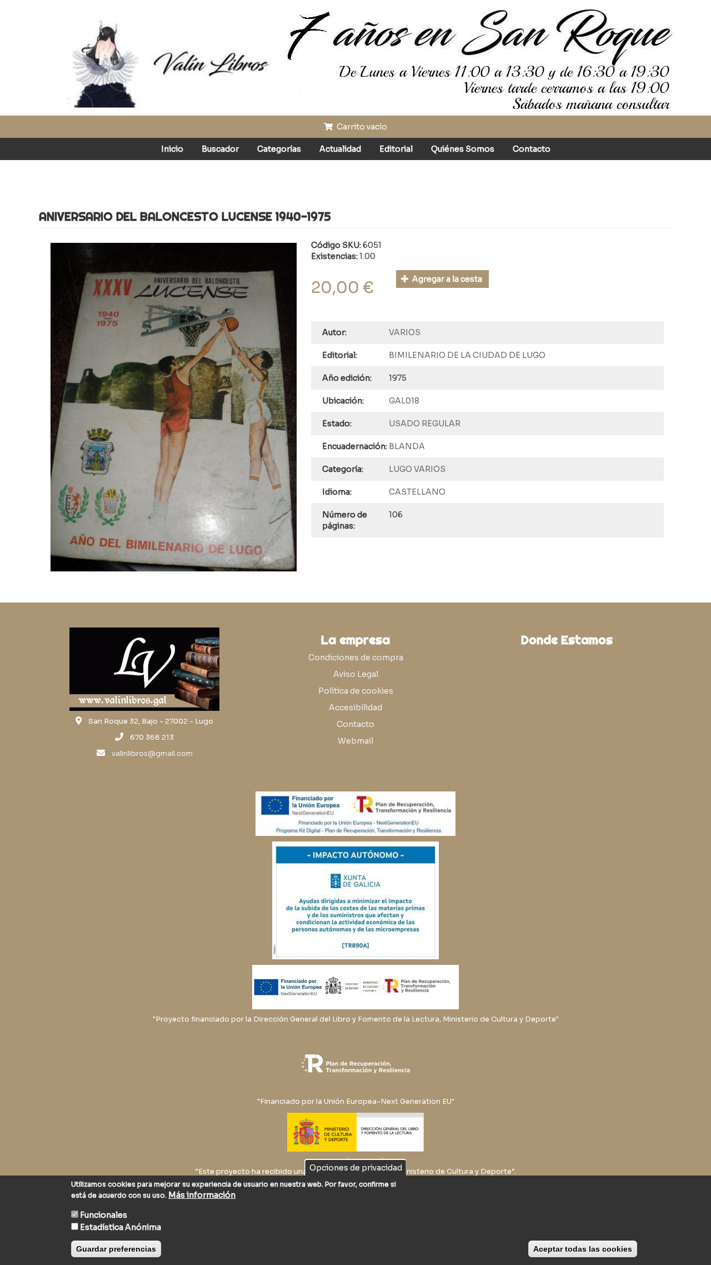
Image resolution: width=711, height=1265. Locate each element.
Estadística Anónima (120, 1227)
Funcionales (103, 1215)
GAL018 (404, 401)
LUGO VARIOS (417, 469)
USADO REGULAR (424, 424)
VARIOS (404, 332)
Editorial (396, 149)
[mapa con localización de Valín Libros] (566, 705)
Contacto (531, 149)
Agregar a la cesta (446, 279)
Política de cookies (355, 691)
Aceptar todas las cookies (582, 1248)
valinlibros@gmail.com (152, 753)
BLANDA (407, 446)
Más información (202, 1195)
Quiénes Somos (462, 149)
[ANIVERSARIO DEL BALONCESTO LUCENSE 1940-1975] (173, 407)
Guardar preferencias (116, 1248)
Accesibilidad (355, 708)
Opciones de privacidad (355, 1168)
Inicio (172, 149)
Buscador (220, 149)
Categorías (279, 149)
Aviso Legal (355, 674)
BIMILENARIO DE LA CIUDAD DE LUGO (467, 355)
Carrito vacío (361, 127)
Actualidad (340, 149)
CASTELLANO (417, 492)
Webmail (355, 741)
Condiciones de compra (355, 658)
